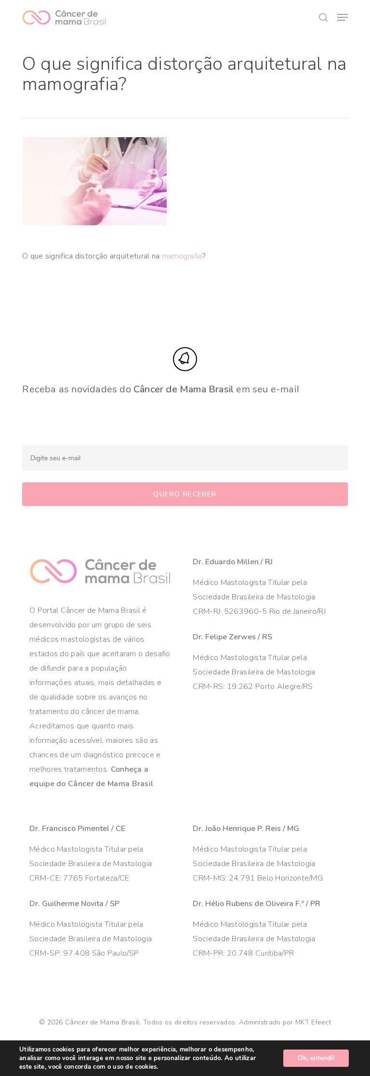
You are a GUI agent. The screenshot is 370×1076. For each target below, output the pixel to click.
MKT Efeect (313, 1022)
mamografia (182, 256)
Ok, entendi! (316, 1058)
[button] (342, 17)
